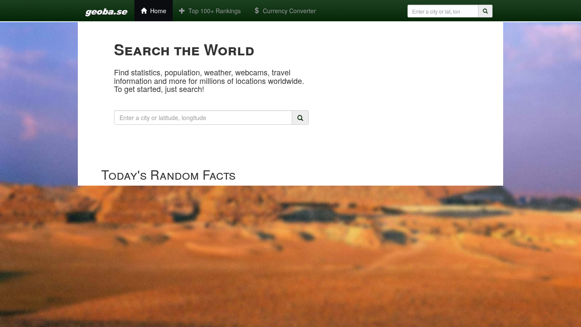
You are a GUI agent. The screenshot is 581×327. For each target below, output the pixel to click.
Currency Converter (287, 10)
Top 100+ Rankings (213, 10)
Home (156, 10)
